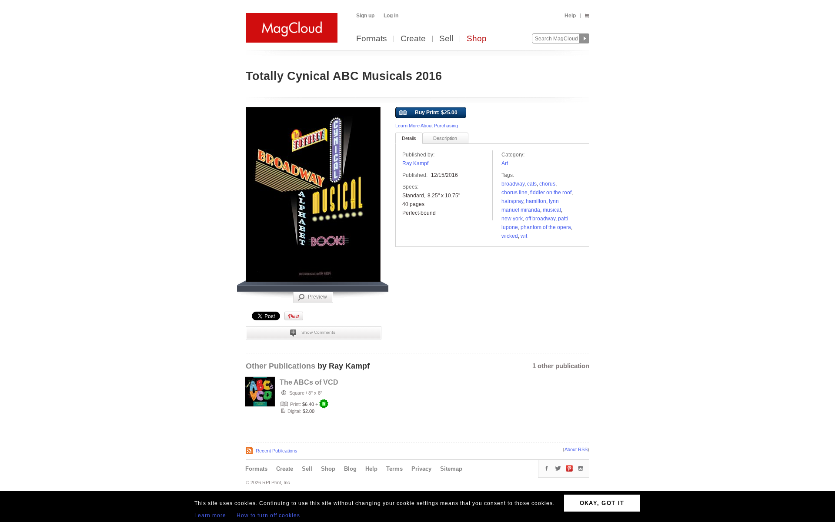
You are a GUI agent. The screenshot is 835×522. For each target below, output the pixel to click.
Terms (394, 468)
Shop (477, 39)
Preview (317, 297)
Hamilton (536, 201)
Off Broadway (540, 219)
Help (570, 16)
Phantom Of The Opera (546, 227)
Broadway (512, 184)
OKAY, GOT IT (602, 503)
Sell (446, 39)
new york (512, 219)
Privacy (421, 468)
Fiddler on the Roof (550, 193)
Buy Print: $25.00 (436, 113)
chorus (547, 184)
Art (504, 163)
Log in (391, 16)
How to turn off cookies (268, 515)
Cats (532, 184)
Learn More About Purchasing (426, 125)
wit (524, 236)
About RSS (576, 449)
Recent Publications (276, 450)
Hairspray (512, 201)
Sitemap (451, 468)
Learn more (210, 515)
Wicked (509, 236)
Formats (371, 39)
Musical (552, 210)
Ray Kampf (415, 163)
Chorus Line (514, 193)
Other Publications (280, 366)
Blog (350, 468)
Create (413, 39)
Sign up (365, 16)
